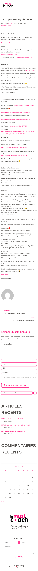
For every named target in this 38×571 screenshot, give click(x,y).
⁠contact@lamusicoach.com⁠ (24, 57)
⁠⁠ (6, 43)
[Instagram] (23, 533)
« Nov (3, 501)
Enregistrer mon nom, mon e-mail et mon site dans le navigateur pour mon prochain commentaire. (18, 378)
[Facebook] (15, 533)
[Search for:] (17, 393)
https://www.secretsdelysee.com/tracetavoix (14, 155)
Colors (10, 23)
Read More (4, 274)
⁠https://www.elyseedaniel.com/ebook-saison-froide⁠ (15, 112)
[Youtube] (19, 533)
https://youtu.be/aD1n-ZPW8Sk (18, 126)
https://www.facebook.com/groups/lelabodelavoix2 (15, 119)
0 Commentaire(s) (6, 25)
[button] (19, 11)
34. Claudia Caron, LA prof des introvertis (13, 431)
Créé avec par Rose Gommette (19, 567)
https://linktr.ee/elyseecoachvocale (24, 105)
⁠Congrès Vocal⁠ (29, 70)
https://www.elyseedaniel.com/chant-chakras (14, 147)
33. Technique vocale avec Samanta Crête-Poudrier (16, 425)
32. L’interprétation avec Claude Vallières (13, 419)
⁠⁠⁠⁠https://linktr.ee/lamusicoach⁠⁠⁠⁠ (9, 54)
